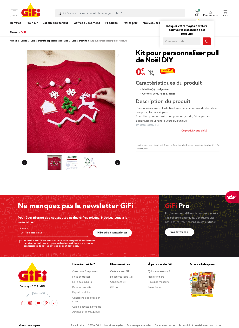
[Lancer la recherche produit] (59, 13)
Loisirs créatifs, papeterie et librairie (49, 41)
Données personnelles (139, 325)
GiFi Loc (114, 287)
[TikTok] (54, 302)
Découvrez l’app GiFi (121, 276)
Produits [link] (111, 23)
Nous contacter (81, 276)
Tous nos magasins (159, 282)
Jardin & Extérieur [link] (55, 23)
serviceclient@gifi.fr (205, 145)
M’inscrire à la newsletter (112, 232)
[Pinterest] (46, 302)
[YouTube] (38, 302)
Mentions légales (114, 325)
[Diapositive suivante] (115, 162)
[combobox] (120, 13)
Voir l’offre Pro (179, 232)
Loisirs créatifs (79, 41)
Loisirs (23, 41)
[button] (197, 13)
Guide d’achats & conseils (86, 306)
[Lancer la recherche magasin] (207, 41)
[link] (111, 28)
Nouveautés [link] (151, 23)
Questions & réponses (85, 271)
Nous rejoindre (156, 276)
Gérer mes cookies (165, 325)
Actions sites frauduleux (86, 312)
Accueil (13, 41)
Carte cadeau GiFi (120, 271)
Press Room (154, 287)
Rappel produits (81, 292)
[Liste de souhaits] (117, 55)
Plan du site (78, 325)
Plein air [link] (32, 23)
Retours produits (81, 287)
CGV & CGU (94, 325)
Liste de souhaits (82, 282)
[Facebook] (22, 302)
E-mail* (23, 229)
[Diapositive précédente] (27, 162)
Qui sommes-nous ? (159, 271)
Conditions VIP (118, 282)
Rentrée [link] (15, 23)
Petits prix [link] (130, 23)
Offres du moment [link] (87, 23)
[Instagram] (30, 302)
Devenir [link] (18, 32)
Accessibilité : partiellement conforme (200, 325)
